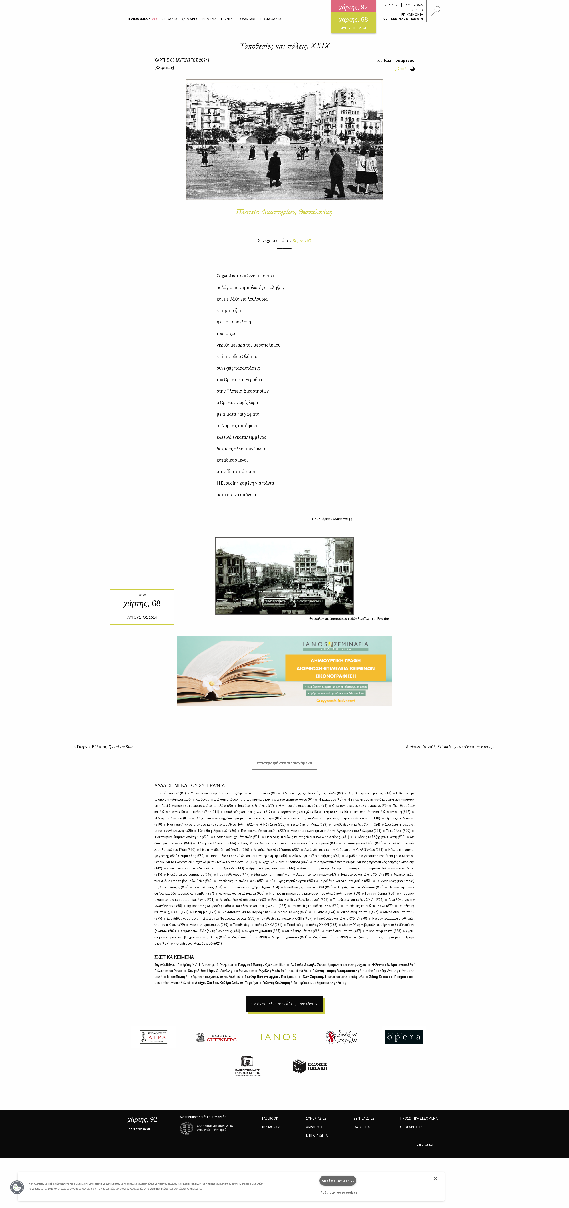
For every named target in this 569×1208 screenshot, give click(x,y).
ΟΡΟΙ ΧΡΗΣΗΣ (411, 1127)
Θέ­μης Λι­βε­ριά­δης (220, 971)
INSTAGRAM (271, 1127)
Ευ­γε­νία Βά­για (193, 965)
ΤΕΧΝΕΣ (226, 19)
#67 (301, 240)
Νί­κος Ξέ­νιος (203, 977)
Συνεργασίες (316, 1118)
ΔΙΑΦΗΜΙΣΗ (315, 1127)
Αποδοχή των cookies (338, 1180)
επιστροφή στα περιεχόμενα (284, 763)
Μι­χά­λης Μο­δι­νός (283, 971)
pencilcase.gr (425, 1144)
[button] (17, 1187)
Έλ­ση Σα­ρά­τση (333, 977)
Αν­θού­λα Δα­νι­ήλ (328, 965)
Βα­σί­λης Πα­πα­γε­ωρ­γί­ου (270, 977)
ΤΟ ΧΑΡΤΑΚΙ (246, 19)
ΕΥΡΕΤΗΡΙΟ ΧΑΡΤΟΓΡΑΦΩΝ (402, 19)
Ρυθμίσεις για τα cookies (339, 1192)
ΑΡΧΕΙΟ (417, 10)
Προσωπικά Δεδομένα (419, 1118)
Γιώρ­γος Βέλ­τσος (261, 965)
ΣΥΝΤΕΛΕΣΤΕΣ (364, 1118)
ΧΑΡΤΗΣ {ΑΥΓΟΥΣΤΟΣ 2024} (181, 60)
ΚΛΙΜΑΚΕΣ (189, 19)
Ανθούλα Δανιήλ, (449, 746)
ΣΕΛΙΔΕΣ (391, 5)
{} (164, 67)
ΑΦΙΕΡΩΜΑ (414, 5)
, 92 (142, 1119)
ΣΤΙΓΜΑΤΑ (169, 19)
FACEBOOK (270, 1118)
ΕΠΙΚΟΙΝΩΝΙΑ (412, 14)
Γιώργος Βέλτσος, (104, 746)
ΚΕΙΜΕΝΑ (209, 19)
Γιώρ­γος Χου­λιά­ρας (304, 983)
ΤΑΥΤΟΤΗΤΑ (361, 1127)
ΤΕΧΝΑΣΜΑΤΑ (270, 19)
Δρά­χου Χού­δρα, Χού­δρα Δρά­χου (226, 983)
